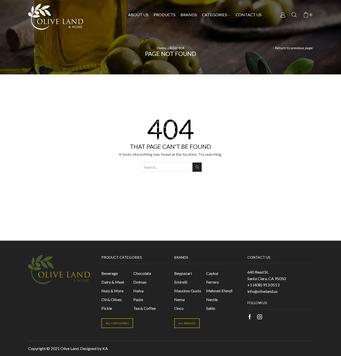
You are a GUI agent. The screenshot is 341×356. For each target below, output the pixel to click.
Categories (214, 14)
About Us (138, 14)
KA (105, 348)
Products (164, 14)
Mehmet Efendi (219, 290)
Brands (188, 14)
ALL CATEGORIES (117, 323)
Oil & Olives (111, 299)
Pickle (106, 308)
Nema (179, 299)
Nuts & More (112, 290)
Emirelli (180, 282)
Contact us (249, 14)
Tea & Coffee (144, 308)
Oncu (178, 308)
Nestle (212, 299)
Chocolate (142, 273)
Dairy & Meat (112, 282)
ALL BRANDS (186, 323)
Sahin (210, 308)
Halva (138, 290)
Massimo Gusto (187, 290)
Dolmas (140, 282)
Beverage (109, 273)
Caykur (212, 273)
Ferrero (212, 282)
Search (197, 167)
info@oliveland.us (262, 291)
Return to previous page (294, 48)
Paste (138, 299)
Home (161, 48)
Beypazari (183, 273)
